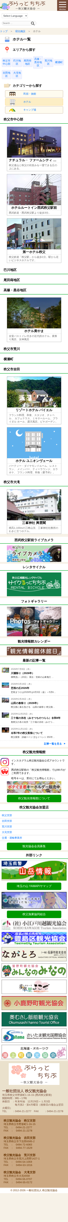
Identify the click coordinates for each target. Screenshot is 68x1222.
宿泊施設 (20, 31)
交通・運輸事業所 (12, 837)
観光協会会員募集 (34, 846)
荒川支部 (7, 826)
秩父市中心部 (6, 62)
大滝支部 (7, 832)
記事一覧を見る (53, 743)
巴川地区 (17, 62)
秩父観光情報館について (34, 798)
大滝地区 (17, 74)
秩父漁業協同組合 (34, 914)
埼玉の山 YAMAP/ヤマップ (34, 886)
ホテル (27, 101)
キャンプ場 (29, 109)
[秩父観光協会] (22, 5)
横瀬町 (59, 62)
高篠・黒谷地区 (38, 62)
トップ (4, 31)
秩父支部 (7, 815)
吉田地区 (6, 74)
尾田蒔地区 (27, 62)
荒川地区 (48, 62)
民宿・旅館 (29, 93)
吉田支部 (7, 820)
